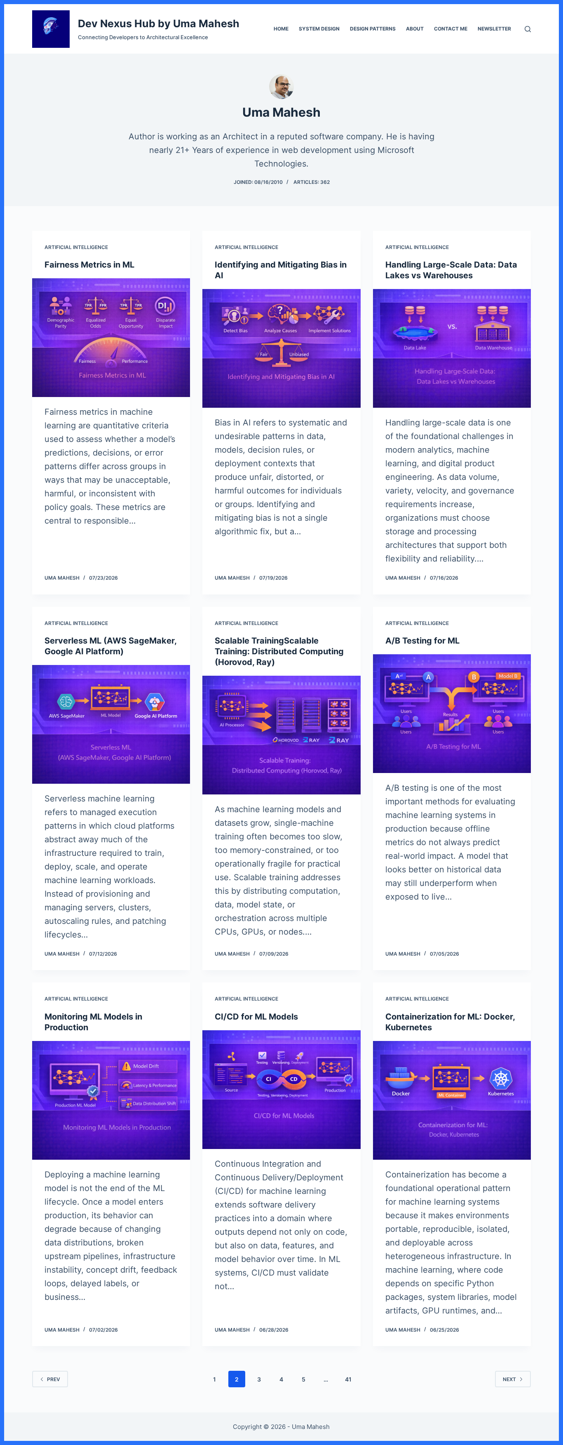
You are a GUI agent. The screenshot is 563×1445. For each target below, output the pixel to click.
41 (348, 1379)
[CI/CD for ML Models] (281, 1089)
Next (509, 1379)
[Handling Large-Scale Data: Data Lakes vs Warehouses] (452, 348)
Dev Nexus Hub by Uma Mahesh (158, 23)
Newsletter (494, 29)
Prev (53, 1379)
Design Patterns (373, 29)
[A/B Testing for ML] (452, 713)
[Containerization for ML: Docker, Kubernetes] (452, 1100)
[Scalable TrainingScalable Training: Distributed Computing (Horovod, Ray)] (281, 735)
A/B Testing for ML (422, 641)
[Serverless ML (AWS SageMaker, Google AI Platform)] (111, 724)
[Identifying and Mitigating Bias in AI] (281, 348)
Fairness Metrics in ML (89, 265)
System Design (319, 29)
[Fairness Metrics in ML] (111, 337)
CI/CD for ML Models (256, 1017)
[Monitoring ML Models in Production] (111, 1100)
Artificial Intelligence (76, 247)
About (415, 29)
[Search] (528, 29)
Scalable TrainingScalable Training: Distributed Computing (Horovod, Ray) (279, 651)
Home (281, 29)
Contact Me (450, 29)
